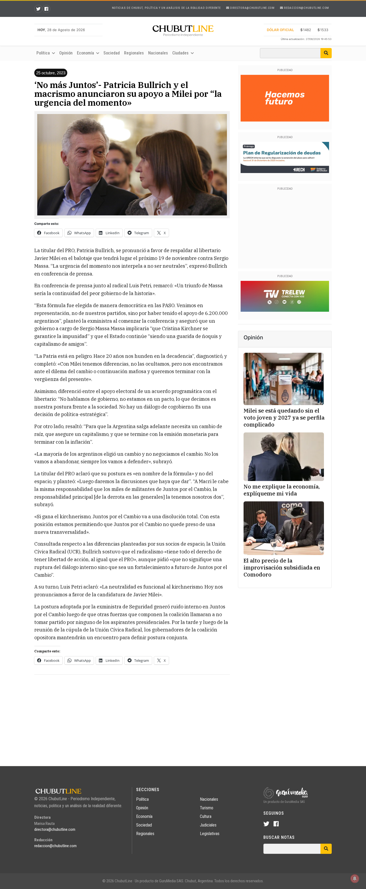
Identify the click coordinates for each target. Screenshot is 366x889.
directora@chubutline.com (252, 8)
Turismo (206, 807)
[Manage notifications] (354, 878)
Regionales (134, 53)
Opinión (66, 53)
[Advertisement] (132, 716)
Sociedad (111, 53)
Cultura (205, 816)
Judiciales (208, 825)
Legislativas (209, 833)
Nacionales (158, 53)
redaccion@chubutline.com (306, 8)
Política (142, 799)
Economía (144, 816)
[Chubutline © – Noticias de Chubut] (183, 32)
